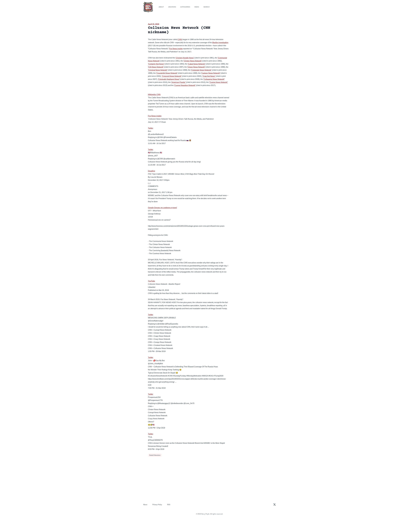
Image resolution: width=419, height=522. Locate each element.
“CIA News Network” (156, 67)
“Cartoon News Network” (210, 73)
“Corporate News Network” (201, 70)
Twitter (150, 128)
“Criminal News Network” (157, 70)
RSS (168, 504)
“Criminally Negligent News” (169, 79)
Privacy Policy (157, 504)
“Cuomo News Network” (218, 82)
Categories (185, 7)
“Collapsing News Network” (214, 79)
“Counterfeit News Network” (167, 73)
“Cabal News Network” (196, 64)
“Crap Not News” (208, 76)
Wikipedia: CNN (154, 94)
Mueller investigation (220, 42)
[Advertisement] (251, 39)
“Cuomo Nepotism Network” (185, 85)
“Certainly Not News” (156, 64)
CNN (180, 39)
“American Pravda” (178, 82)
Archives (172, 7)
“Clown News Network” (196, 67)
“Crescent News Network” (172, 76)
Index (196, 7)
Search (206, 7)
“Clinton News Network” (192, 61)
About (161, 7)
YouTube (151, 281)
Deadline (151, 171)
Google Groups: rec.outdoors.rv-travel (162, 208)
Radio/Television (155, 455)
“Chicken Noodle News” (184, 58)
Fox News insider (176, 49)
